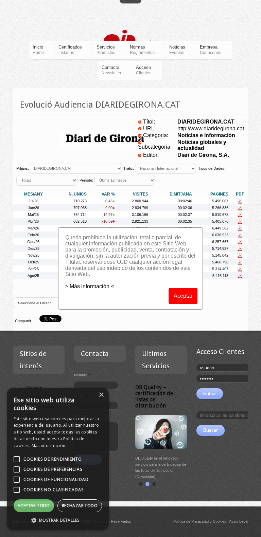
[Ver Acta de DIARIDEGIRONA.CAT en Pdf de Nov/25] (240, 255)
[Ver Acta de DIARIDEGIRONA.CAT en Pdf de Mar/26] (240, 228)
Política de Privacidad (191, 521)
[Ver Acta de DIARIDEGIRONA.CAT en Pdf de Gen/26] (240, 241)
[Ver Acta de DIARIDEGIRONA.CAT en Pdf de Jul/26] (240, 201)
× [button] (101, 394)
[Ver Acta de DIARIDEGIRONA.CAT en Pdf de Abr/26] (240, 221)
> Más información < (89, 286)
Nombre (82, 375)
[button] (58, 520)
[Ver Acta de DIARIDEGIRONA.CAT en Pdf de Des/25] (240, 248)
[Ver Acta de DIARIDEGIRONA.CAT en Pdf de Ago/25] (240, 275)
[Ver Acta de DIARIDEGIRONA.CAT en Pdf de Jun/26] (240, 207)
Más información (49, 445)
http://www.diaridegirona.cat (210, 128)
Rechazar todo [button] (80, 505)
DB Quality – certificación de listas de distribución (154, 396)
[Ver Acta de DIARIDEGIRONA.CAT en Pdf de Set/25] (240, 269)
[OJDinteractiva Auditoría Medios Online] (131, 40)
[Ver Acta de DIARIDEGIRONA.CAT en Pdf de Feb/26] (240, 235)
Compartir (23, 321)
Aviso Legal (238, 521)
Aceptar (183, 296)
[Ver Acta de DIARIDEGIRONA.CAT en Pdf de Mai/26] (240, 214)
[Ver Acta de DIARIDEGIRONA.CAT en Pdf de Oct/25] (240, 262)
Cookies (219, 521)
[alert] (58, 459)
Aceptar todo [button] (34, 505)
